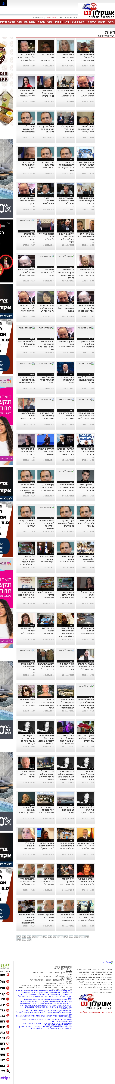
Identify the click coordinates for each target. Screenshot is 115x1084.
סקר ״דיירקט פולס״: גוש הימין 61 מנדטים (66, 523)
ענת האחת (29, 22)
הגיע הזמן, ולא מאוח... (26, 813)
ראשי (111, 22)
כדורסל (61, 984)
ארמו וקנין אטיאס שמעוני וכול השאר (46, 917)
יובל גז (60, 1019)
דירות (63, 1009)
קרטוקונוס (30, 996)
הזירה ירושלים (63, 1025)
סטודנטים (64, 1021)
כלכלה (49, 972)
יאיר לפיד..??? (28, 54)
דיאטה (68, 1003)
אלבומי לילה (59, 976)
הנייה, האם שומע (86, 843)
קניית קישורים (66, 991)
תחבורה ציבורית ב (59, 989)
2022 (81, 937)
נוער (61, 987)
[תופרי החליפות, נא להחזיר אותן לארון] (66, 650)
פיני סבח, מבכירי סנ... (26, 418)
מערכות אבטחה (51, 1025)
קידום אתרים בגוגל (64, 993)
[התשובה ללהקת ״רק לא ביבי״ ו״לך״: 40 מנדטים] (46, 507)
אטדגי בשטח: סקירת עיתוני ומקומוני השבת (67, 595)
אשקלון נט (110, 35)
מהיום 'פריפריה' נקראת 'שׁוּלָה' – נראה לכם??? (47, 308)
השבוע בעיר (78, 22)
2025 (24, 940)
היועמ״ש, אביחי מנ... (66, 562)
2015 (45, 937)
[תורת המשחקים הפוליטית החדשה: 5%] (86, 328)
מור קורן (56, 1003)
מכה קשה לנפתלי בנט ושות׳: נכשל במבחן (66, 308)
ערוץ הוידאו (60, 985)
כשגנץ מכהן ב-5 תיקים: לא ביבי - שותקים (27, 523)
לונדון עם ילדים (22, 991)
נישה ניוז (68, 1000)
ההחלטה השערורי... (66, 848)
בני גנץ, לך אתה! (86, 413)
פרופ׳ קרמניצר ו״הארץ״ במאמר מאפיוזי (86, 523)
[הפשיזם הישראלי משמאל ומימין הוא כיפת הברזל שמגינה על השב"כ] (86, 686)
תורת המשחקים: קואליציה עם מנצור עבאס (46, 416)
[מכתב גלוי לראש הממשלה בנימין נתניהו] (86, 364)
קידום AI (24, 994)
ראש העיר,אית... (48, 633)
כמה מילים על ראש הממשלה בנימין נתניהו (47, 93)
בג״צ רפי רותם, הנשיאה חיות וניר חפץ (86, 236)
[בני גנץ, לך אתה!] (86, 400)
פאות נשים (56, 1021)
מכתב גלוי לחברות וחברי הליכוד (47, 272)
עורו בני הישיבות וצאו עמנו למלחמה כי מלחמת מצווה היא (27, 920)
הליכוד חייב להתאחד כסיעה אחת (27, 236)
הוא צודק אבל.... (66, 914)
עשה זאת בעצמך (50, 993)
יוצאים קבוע (39, 1003)
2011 (24, 937)
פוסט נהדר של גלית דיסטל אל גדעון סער (27, 451)
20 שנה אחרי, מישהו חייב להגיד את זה (26, 774)
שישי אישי (48, 987)
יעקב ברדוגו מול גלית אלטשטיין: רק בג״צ (66, 201)
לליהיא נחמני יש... (87, 597)
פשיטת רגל (48, 1003)
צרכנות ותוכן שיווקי (63, 967)
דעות (100, 35)
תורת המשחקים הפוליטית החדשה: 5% (86, 344)
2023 (87, 937)
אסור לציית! (88, 126)
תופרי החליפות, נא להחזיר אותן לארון (66, 666)
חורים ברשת (55, 994)
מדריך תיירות (38, 993)
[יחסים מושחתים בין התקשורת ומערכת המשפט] (27, 364)
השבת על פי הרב (86, 664)
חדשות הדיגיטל (27, 993)
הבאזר (30, 991)
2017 (55, 937)
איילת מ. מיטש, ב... (87, 813)
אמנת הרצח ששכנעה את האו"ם (68, 57)
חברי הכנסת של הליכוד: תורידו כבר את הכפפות (86, 308)
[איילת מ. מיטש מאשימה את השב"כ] (27, 650)
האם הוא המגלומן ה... (66, 347)
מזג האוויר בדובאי (57, 1010)
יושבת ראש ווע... (28, 848)
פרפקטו (36, 1012)
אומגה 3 (30, 1019)
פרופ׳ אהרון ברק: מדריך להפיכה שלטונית (46, 129)
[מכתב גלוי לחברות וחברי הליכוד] (46, 256)
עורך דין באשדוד (38, 1027)
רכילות (69, 980)
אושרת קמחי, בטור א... (45, 813)
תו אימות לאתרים (34, 994)
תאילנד (48, 1007)
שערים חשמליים (65, 996)
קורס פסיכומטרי (33, 1002)
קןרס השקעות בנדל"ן (26, 1003)
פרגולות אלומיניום (56, 1028)
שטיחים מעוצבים (50, 1019)
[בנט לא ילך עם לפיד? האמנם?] (66, 471)
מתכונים (23, 1002)
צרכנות (56, 969)
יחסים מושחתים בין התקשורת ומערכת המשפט (27, 380)
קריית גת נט (27, 1027)
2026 (29, 940)
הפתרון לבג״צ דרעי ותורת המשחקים (67, 129)
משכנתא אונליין (27, 1012)
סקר (49, 22)
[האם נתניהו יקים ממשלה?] (66, 400)
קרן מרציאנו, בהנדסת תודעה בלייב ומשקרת (47, 487)
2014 (39, 937)
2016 (50, 937)
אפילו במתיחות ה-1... (27, 275)
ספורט (58, 22)
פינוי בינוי (46, 1000)
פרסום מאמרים (54, 991)
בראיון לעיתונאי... (87, 60)
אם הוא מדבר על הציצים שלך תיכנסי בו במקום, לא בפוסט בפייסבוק (46, 740)
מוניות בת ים (67, 1023)
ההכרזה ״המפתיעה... (66, 490)
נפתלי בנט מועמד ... (27, 311)
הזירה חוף (41, 1023)
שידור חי (91, 22)
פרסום (66, 1028)
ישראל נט (68, 1019)
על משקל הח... (48, 239)
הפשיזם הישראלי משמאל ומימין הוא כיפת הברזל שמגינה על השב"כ (86, 705)
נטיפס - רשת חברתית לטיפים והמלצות (96, 1012)
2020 (71, 937)
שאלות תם (49, 879)
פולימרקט (37, 1010)
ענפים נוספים (51, 984)
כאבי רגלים (29, 1010)
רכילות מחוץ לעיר (36, 980)
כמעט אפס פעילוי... (86, 633)
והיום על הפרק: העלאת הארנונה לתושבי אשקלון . (46, 846)
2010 (19, 937)
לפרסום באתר (37, 18)
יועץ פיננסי (67, 1012)
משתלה (48, 1023)
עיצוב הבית (54, 996)
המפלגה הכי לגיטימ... (86, 920)
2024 (19, 940)
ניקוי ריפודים (56, 1023)
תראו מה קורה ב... (47, 60)
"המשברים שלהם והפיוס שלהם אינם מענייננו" (46, 666)
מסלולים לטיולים (65, 1002)
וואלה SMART (34, 1016)
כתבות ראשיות (26, 985)
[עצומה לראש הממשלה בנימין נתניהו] (46, 364)
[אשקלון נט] (108, 962)
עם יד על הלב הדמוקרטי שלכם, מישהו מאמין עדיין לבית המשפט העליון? (65, 705)
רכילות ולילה (66, 978)
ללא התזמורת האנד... (66, 884)
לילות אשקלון (59, 980)
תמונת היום (47, 976)
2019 (66, 937)
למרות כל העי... (88, 562)
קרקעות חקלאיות (52, 1027)
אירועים (38, 976)
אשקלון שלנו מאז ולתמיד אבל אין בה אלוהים (86, 738)
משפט (57, 972)
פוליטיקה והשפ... (67, 96)
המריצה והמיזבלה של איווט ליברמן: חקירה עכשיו (65, 451)
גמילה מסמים (58, 1012)
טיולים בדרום (54, 1002)
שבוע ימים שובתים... (27, 597)
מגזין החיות (46, 994)
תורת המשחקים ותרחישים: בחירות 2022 (47, 165)
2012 (29, 937)
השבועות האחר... (28, 705)
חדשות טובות (57, 1005)
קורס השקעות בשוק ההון (41, 1005)
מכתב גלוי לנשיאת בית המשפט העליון (28, 129)
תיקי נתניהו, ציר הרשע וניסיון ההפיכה (66, 380)
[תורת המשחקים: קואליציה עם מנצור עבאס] (46, 400)
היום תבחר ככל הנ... (27, 633)
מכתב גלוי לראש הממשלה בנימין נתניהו (86, 380)
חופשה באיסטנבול (65, 1016)
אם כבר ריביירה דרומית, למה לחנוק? (66, 810)
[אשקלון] (96, 19)
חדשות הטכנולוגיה (58, 1000)
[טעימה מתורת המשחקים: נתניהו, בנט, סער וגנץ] (46, 328)
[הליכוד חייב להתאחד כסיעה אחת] (27, 220)
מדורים (69, 987)
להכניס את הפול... (87, 167)
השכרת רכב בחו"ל (41, 991)
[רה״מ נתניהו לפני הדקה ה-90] (27, 328)
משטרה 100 (67, 972)
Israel (43, 1016)
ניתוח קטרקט (39, 996)
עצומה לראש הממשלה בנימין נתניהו (47, 380)
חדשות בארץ (49, 985)
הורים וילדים (67, 1005)
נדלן (63, 969)
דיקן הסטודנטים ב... (46, 562)
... (73, 63)
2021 (76, 937)
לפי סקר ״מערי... (87, 96)
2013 (34, 937)
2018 (60, 937)
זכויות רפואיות (52, 1016)
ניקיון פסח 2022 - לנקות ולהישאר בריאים (85, 201)
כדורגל (69, 984)
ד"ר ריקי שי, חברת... (86, 884)
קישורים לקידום (46, 1012)
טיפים (47, 996)
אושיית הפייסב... (48, 597)
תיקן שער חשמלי (65, 1027)
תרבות (41, 22)
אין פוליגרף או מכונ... (86, 275)
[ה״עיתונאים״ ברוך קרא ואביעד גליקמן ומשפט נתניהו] (66, 256)
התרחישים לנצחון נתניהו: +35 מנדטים (46, 451)
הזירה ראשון (32, 1023)
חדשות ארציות (38, 972)
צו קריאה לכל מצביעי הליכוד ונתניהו (87, 451)
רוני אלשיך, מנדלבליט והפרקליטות (48, 201)
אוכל (70, 969)
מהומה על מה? (27, 879)
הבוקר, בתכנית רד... (66, 418)
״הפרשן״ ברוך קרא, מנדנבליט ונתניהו (86, 487)
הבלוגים (38, 985)
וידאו (66, 22)
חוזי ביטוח (45, 1010)
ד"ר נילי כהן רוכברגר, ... (26, 96)
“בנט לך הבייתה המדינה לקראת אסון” (27, 201)
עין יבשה (67, 1010)
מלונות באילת (66, 994)
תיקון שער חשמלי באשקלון (62, 1007)
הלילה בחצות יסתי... (27, 347)
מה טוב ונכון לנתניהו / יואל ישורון (28, 165)
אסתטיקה (25, 1016)
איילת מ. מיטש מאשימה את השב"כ (28, 666)
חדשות (102, 22)
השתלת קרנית (40, 1007)
